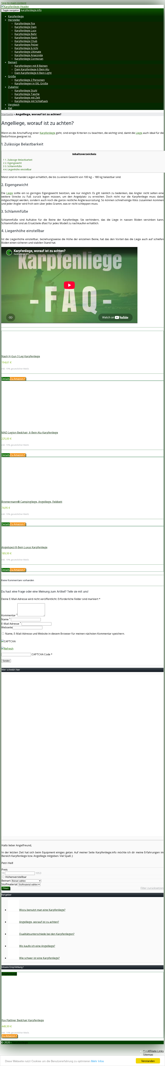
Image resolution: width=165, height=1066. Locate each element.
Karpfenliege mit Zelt (27, 97)
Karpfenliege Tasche (27, 94)
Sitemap (148, 1054)
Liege (139, 133)
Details (5, 379)
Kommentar (9, 615)
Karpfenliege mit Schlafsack (31, 101)
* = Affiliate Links (153, 1051)
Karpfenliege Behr (26, 34)
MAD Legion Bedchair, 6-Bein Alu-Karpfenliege (29, 432)
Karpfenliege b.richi (26, 48)
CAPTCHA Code (41, 654)
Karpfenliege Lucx (25, 30)
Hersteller (14, 20)
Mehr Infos (97, 1061)
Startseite (7, 114)
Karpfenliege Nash (26, 37)
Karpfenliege (16, 16)
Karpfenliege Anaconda (29, 55)
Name (5, 619)
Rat (10, 108)
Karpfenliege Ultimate (28, 51)
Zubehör (13, 87)
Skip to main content (13, 3)
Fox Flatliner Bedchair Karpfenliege (23, 1020)
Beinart (12, 62)
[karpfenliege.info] (15, 6)
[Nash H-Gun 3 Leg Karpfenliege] (22, 353)
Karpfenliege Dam (25, 27)
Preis (4, 869)
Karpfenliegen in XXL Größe (31, 83)
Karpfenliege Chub (26, 41)
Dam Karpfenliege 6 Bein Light (33, 73)
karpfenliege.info (31, 10)
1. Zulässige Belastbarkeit (17, 159)
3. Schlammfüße (12, 166)
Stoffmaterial (9, 884)
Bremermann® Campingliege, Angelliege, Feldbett (31, 501)
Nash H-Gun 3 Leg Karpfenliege (20, 356)
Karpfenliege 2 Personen (30, 80)
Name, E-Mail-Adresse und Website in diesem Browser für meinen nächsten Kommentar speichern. (65, 633)
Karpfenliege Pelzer (26, 44)
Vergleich (13, 104)
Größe (12, 76)
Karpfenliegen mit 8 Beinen (31, 66)
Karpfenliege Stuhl (26, 90)
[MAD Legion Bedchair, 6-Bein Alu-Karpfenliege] (22, 429)
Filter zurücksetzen (152, 888)
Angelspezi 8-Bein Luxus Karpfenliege (24, 547)
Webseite (7, 627)
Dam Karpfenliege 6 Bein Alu (32, 69)
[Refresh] (7, 648)
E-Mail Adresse (11, 623)
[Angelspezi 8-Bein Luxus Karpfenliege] (22, 544)
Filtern (6, 888)
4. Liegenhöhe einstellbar (17, 169)
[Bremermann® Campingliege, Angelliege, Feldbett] (22, 498)
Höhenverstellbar (16, 877)
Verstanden (148, 1061)
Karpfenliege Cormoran (29, 59)
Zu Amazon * (18, 379)
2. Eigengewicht (12, 163)
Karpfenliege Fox (25, 23)
